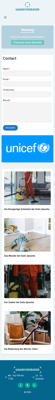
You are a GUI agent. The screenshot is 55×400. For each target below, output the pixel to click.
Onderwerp (8, 89)
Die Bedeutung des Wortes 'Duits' (21, 349)
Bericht (6, 100)
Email (6, 79)
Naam (6, 68)
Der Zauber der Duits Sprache (19, 302)
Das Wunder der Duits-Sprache (19, 256)
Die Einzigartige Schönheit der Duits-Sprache (27, 209)
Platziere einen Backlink (27, 42)
